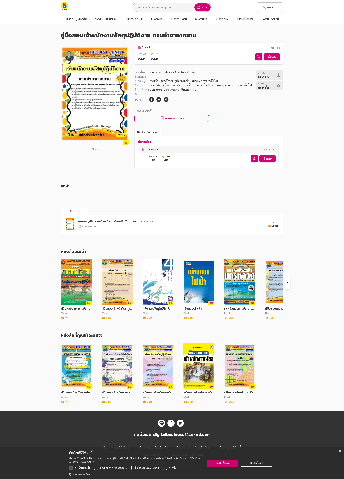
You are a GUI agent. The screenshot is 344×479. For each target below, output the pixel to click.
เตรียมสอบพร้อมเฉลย (163, 85)
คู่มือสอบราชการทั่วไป (238, 85)
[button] (135, 474)
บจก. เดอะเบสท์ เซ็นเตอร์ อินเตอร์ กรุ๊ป (173, 89)
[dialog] (172, 463)
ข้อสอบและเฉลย (213, 85)
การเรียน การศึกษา (161, 81)
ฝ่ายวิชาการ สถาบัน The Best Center (173, 72)
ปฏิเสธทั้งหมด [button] (256, 462)
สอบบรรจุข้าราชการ (189, 85)
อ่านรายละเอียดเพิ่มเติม (84, 461)
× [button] (340, 451)
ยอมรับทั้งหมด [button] (223, 462)
